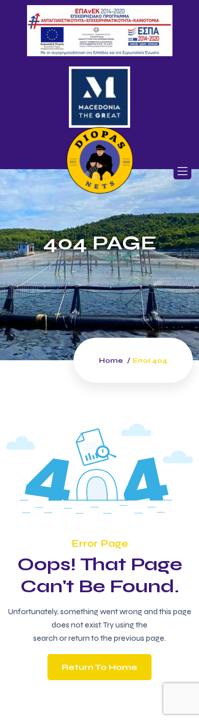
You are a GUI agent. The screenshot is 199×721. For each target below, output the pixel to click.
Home (111, 360)
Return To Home (99, 667)
